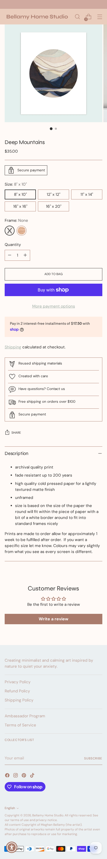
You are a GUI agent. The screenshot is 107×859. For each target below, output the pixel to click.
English (10, 808)
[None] (10, 231)
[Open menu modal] (99, 16)
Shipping (13, 347)
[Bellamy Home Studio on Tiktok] (33, 776)
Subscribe (93, 758)
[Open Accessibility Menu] (12, 847)
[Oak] (21, 231)
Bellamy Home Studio (47, 815)
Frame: (16, 220)
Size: (16, 184)
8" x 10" (20, 194)
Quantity (13, 244)
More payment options (53, 306)
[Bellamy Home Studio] (37, 16)
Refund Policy (17, 691)
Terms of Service (20, 725)
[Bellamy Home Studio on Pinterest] (24, 776)
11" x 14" (87, 194)
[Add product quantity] (25, 255)
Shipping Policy (19, 700)
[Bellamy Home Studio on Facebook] (8, 776)
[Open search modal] (77, 16)
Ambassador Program (25, 716)
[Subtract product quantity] (9, 255)
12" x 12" (53, 194)
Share (16, 433)
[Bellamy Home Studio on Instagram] (16, 776)
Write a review (53, 619)
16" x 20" (53, 206)
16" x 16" (20, 206)
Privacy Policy (18, 682)
